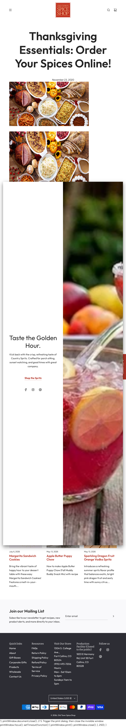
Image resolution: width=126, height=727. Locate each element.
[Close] (117, 187)
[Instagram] (33, 389)
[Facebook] (25, 389)
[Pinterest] (40, 389)
